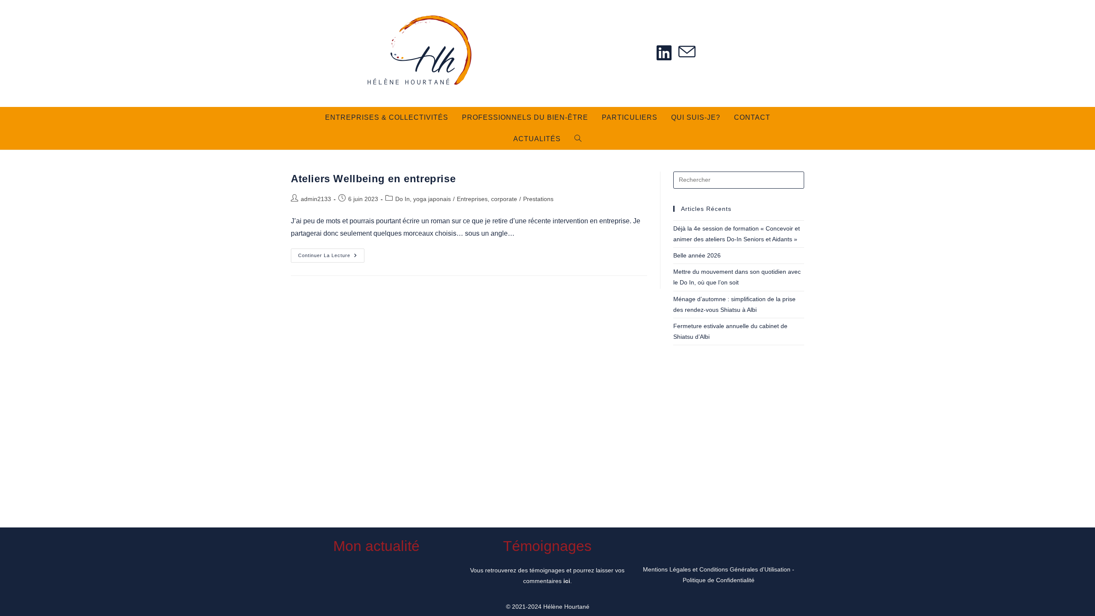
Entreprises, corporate (487, 198)
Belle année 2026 (697, 255)
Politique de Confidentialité (719, 580)
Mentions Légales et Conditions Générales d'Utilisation (716, 569)
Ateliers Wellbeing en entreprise (373, 178)
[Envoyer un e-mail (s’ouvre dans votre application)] (687, 52)
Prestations (538, 198)
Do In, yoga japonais (423, 198)
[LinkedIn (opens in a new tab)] (664, 53)
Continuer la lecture (331, 257)
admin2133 (316, 198)
